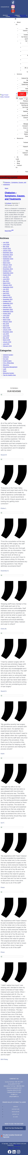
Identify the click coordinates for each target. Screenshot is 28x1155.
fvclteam (8, 203)
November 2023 (8, 269)
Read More (9, 231)
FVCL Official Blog (8, 363)
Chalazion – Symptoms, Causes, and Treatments (15, 195)
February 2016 (7, 346)
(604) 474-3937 (13, 16)
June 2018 (6, 336)
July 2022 (6, 289)
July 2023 (6, 277)
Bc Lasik (17, 158)
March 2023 (6, 283)
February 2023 (7, 285)
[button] (14, 19)
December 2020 (8, 309)
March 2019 (6, 327)
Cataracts (6, 357)
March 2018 (6, 340)
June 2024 (6, 260)
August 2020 (7, 313)
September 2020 (8, 311)
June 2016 (6, 344)
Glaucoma (6, 365)
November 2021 (8, 299)
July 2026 (6, 242)
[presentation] (15, 183)
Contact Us (17, 1148)
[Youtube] (13, 11)
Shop (18, 161)
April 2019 (6, 325)
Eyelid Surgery (7, 361)
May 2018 (6, 338)
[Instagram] (18, 1152)
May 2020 (6, 317)
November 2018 (8, 332)
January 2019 (7, 329)
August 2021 (7, 305)
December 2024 (8, 252)
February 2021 (7, 307)
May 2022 (6, 291)
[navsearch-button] (16, 93)
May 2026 (6, 246)
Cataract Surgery (8, 355)
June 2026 (6, 244)
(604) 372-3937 (24, 16)
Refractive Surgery (8, 373)
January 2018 (7, 342)
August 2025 (7, 248)
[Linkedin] (14, 1152)
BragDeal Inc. (17, 1145)
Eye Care (5, 359)
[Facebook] (13, 2)
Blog (18, 163)
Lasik (4, 369)
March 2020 (6, 319)
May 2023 (6, 281)
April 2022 (6, 293)
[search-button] (17, 98)
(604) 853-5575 (11, 15)
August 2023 (7, 275)
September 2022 (8, 287)
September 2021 (8, 303)
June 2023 (6, 279)
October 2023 (7, 271)
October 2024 (7, 256)
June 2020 (6, 315)
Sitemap (10, 1148)
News (6, 188)
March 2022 (6, 295)
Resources (20, 138)
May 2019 (6, 323)
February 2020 (7, 321)
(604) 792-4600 (23, 15)
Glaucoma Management (10, 367)
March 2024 (6, 263)
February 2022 (7, 297)
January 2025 (7, 250)
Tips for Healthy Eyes (9, 375)
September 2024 (8, 258)
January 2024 (7, 267)
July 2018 (6, 334)
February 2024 (7, 265)
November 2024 (8, 254)
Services (19, 74)
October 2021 (7, 301)
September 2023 (8, 273)
